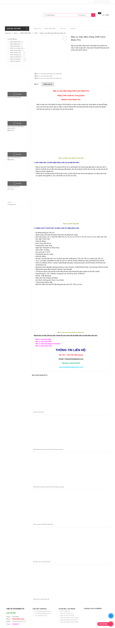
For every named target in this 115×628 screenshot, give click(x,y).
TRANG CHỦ (37, 28)
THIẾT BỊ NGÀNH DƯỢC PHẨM (16, 55)
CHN (35, 33)
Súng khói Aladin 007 (13, 186)
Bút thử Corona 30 (38, 412)
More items (11, 189)
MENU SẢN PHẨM (50, 28)
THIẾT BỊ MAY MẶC (15, 50)
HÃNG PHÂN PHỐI (25, 33)
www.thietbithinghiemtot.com (42, 613)
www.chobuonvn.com (40, 615)
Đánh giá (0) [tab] (48, 84)
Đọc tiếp (19, 94)
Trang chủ (8, 33)
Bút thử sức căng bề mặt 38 (41, 599)
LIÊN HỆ (73, 28)
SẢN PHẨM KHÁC (15, 44)
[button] (64, 38)
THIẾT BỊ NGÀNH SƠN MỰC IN (16, 59)
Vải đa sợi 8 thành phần (14, 97)
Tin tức (9, 202)
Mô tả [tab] (36, 84)
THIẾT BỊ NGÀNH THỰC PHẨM (16, 61)
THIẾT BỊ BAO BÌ (14, 46)
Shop (15, 33)
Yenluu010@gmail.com (19, 621)
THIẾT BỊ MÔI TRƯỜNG (16, 52)
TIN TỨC (62, 28)
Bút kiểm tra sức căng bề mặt (41, 561)
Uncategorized (12, 204)
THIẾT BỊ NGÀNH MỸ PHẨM (16, 57)
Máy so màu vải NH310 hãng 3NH (43, 524)
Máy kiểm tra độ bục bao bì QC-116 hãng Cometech (48, 449)
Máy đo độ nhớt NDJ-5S (14, 157)
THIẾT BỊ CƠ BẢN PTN (16, 48)
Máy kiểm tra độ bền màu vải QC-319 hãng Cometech (48, 487)
